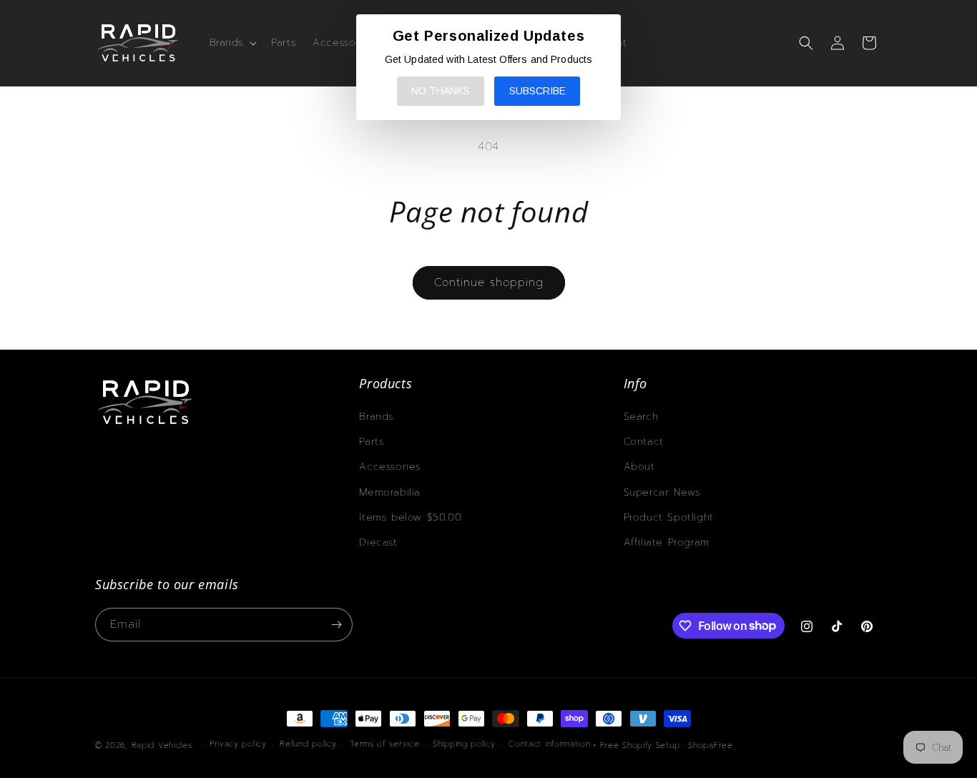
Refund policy (308, 744)
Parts (371, 441)
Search (641, 416)
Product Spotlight (669, 517)
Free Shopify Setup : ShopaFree (666, 745)
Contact (644, 441)
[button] (232, 43)
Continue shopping (489, 282)
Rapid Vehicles (162, 745)
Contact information (549, 744)
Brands (376, 416)
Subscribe (537, 91)
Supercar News (662, 492)
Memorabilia (390, 492)
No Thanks (440, 91)
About (639, 466)
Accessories (390, 466)
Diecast (378, 542)
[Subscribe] (336, 624)
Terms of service (384, 744)
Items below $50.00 (410, 517)
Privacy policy (238, 744)
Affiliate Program (667, 542)
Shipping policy (464, 744)
